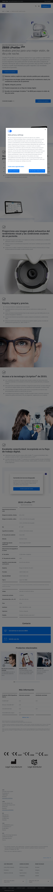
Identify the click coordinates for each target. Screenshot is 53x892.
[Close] (45, 129)
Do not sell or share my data (37, 171)
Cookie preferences (14, 171)
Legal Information (19, 166)
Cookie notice (11, 166)
